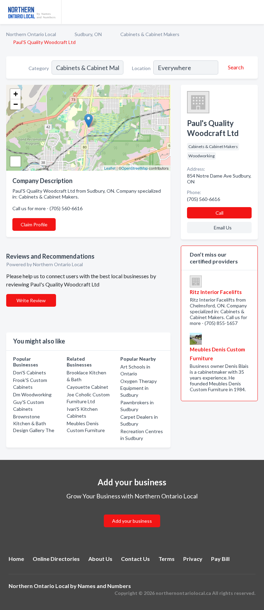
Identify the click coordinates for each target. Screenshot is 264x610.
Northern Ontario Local (31, 34)
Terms (166, 558)
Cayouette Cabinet (87, 387)
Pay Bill (220, 558)
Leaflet (110, 168)
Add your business (132, 521)
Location (141, 68)
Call (219, 213)
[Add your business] (132, 512)
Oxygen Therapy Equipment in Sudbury (138, 388)
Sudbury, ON (88, 34)
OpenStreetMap (134, 168)
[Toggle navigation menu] (255, 12)
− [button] (15, 104)
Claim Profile (34, 224)
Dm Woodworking (32, 394)
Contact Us (135, 558)
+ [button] (15, 94)
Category (39, 68)
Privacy (192, 558)
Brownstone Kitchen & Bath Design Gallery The (33, 423)
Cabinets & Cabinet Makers (149, 34)
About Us (100, 558)
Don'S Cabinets (29, 372)
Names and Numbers (104, 586)
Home (16, 558)
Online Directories (56, 558)
